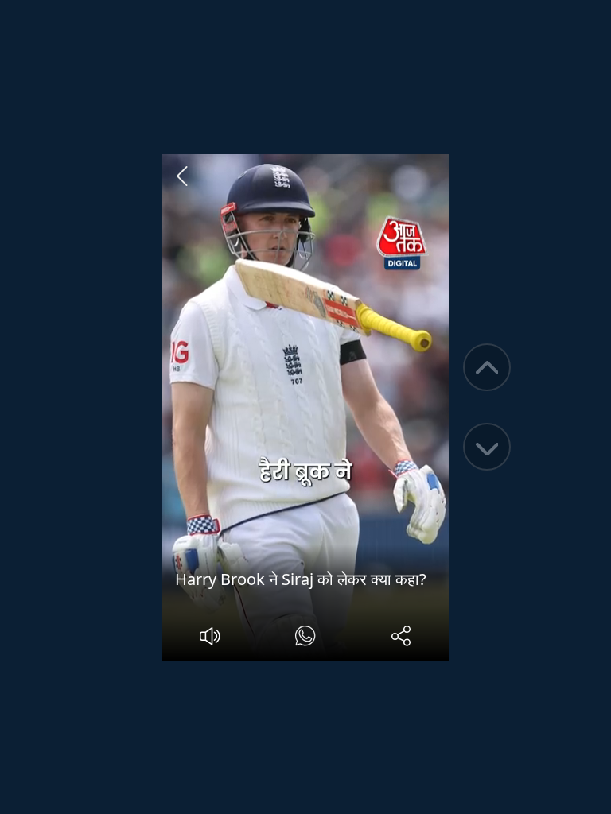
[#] (305, 638)
